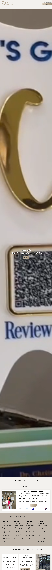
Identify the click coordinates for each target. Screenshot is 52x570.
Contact (48, 8)
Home (3, 8)
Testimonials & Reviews (34, 8)
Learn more (33, 505)
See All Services (41, 541)
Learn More (26, 257)
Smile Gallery (17, 8)
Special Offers (25, 8)
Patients (43, 8)
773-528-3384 (47, 2)
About (6, 8)
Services (11, 8)
